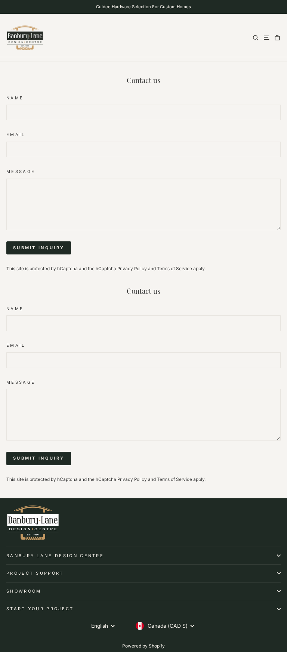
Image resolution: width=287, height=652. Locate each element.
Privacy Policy (132, 268)
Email (15, 134)
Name (15, 98)
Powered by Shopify (143, 646)
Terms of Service (174, 268)
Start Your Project (40, 608)
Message (20, 171)
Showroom (23, 591)
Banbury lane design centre (55, 555)
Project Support (35, 573)
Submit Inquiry (38, 247)
